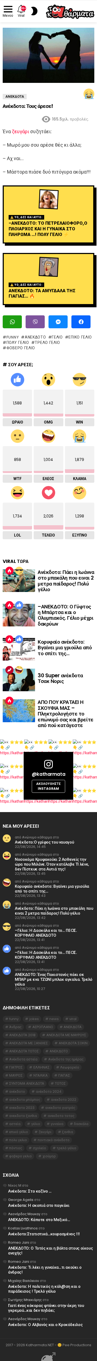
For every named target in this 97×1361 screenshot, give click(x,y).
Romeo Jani (18, 1242)
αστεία (14, 1123)
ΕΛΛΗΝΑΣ (41, 1067)
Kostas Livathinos (23, 1228)
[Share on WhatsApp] (12, 321)
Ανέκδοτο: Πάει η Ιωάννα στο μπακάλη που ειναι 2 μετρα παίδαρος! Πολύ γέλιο (66, 581)
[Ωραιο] (19, 605)
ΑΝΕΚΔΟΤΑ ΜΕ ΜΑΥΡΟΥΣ (66, 1035)
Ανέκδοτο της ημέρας (66, 1059)
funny (12, 337)
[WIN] (19, 571)
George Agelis (20, 1199)
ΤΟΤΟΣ (60, 1083)
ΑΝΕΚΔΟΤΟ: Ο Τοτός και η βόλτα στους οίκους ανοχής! (50, 1250)
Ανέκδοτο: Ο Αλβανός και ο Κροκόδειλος (45, 1324)
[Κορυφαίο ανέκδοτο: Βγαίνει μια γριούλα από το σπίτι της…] (19, 649)
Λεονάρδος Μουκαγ (24, 1214)
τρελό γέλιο (47, 342)
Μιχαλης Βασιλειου (23, 1280)
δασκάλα (81, 1123)
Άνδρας (15, 1026)
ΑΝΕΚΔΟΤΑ (73, 1026)
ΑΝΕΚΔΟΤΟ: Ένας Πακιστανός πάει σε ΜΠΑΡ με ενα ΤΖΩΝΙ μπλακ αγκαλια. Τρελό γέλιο (53, 979)
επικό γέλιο (80, 337)
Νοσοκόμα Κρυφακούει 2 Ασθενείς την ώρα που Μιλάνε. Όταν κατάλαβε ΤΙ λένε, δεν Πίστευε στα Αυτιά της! (52, 864)
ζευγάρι (20, 131)
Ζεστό (9, 571)
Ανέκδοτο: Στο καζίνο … (29, 1191)
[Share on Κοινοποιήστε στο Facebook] (81, 321)
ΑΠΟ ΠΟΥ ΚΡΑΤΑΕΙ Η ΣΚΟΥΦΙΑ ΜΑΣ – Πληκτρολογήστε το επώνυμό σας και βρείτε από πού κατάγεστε (65, 714)
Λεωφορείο (69, 1067)
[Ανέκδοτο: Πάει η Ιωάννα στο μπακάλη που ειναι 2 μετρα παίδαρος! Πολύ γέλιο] (19, 580)
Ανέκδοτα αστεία (23, 1059)
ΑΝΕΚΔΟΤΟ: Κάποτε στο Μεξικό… (39, 1219)
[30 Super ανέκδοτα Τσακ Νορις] (19, 680)
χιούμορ (49, 1156)
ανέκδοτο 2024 (48, 1091)
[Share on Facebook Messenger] (58, 321)
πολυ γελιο (17, 342)
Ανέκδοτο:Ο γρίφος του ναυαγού (44, 842)
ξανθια (67, 1131)
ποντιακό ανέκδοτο (54, 1140)
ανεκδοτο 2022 (63, 1099)
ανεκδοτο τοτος (61, 1115)
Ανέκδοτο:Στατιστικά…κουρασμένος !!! (44, 1234)
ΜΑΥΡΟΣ (16, 1075)
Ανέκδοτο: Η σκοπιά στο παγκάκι (39, 1205)
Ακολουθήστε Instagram (48, 786)
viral (73, 1018)
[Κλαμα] (89, 94)
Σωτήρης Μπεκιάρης (25, 1299)
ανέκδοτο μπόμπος (24, 1099)
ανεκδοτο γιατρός (60, 1107)
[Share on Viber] (35, 321)
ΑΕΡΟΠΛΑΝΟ (42, 1026)
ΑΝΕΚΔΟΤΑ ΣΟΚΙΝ (73, 1043)
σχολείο (39, 1148)
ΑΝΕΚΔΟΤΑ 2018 (22, 1035)
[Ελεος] (19, 670)
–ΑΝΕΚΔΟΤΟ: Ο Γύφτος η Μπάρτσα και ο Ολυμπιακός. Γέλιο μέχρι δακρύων (65, 615)
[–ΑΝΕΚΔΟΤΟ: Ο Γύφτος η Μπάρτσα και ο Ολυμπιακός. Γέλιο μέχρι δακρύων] (19, 615)
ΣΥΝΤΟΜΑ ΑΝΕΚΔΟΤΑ (26, 1083)
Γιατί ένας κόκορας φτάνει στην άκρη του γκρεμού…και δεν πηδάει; (46, 1308)
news (54, 1018)
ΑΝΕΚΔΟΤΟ (35, 337)
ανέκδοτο (17, 1091)
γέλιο (57, 337)
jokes (34, 1018)
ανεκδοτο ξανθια (23, 1115)
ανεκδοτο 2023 (21, 1107)
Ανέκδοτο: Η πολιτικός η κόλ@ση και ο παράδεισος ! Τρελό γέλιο (44, 1289)
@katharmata (48, 774)
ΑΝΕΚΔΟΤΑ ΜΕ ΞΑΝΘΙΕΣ (28, 1043)
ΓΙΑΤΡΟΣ (16, 1067)
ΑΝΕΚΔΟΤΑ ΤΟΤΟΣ (24, 1051)
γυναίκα (57, 1123)
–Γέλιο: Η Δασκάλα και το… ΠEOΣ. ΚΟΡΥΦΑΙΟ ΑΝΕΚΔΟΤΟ (46, 933)
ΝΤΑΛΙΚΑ (40, 1075)
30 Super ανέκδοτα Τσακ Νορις (60, 678)
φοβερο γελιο (20, 348)
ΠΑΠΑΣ (64, 1075)
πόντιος (15, 1148)
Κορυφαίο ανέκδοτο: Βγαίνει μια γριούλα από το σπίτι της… (65, 647)
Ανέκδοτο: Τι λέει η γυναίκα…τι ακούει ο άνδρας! (44, 1269)
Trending (9, 670)
